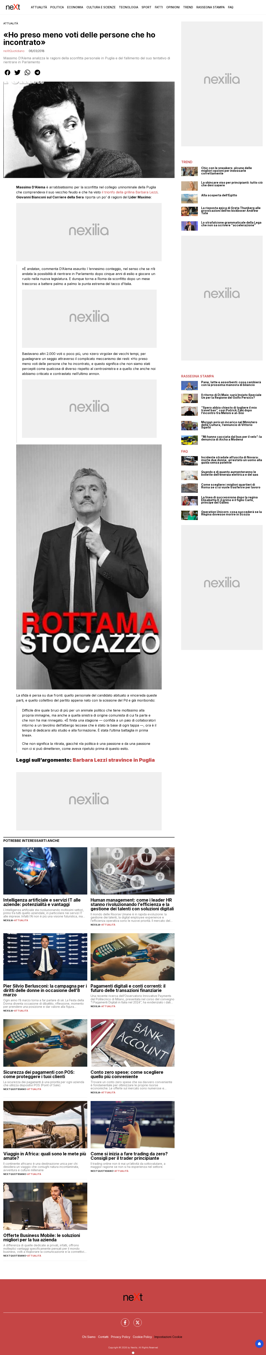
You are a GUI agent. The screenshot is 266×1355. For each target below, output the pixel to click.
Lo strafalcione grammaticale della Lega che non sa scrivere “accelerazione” (231, 223)
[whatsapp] (27, 75)
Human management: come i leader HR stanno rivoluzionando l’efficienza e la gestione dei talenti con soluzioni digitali (132, 904)
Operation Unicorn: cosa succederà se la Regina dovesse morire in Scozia (231, 513)
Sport (146, 7)
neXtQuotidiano (14, 51)
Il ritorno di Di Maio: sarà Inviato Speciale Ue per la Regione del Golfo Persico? (231, 396)
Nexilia (8, 920)
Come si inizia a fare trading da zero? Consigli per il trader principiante (129, 1156)
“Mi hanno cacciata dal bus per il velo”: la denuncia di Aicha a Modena (231, 438)
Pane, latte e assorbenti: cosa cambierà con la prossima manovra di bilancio (231, 383)
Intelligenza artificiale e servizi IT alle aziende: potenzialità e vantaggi (42, 902)
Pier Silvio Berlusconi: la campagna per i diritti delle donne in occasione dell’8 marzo (45, 990)
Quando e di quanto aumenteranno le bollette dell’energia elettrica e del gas (229, 473)
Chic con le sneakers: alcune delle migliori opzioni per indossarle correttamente (226, 171)
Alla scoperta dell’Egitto (219, 195)
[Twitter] (135, 1320)
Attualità (39, 7)
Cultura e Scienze (101, 7)
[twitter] (17, 75)
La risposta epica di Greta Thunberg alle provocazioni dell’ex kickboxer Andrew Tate (231, 211)
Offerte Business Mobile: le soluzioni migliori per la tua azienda (41, 1237)
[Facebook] (122, 1320)
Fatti (159, 7)
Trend (188, 7)
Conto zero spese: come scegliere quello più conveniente (127, 1074)
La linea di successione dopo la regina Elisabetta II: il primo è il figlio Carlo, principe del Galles (229, 500)
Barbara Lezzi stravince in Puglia (114, 760)
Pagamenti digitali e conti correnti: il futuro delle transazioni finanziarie (128, 988)
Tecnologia (128, 7)
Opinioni (173, 7)
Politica (57, 7)
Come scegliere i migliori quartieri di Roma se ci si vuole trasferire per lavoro (230, 486)
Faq (230, 7)
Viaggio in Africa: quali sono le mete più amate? (44, 1156)
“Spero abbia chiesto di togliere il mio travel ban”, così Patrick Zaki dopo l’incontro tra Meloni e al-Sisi (229, 410)
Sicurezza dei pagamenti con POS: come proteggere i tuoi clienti (39, 1074)
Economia (75, 7)
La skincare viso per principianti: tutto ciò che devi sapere (232, 184)
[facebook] (7, 75)
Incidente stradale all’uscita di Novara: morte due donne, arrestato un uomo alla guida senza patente (231, 460)
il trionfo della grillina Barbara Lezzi (130, 192)
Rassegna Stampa (210, 7)
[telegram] (37, 75)
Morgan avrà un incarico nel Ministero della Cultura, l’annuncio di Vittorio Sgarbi (229, 425)
